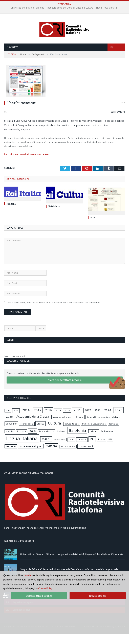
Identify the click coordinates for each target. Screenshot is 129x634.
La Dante (94, 431)
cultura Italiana (72, 423)
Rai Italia (11, 203)
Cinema (79, 417)
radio (71, 439)
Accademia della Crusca (32, 416)
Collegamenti (118, 112)
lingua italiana (22, 438)
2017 (37, 410)
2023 (98, 410)
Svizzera (51, 446)
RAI (92, 439)
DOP (92, 217)
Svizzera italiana (68, 446)
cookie (27, 575)
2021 (77, 410)
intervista (21, 431)
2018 (48, 410)
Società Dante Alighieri (30, 446)
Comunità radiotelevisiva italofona (103, 417)
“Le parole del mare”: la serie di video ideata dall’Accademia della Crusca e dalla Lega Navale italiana (64, 7)
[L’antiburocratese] (64, 81)
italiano (61, 431)
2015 (16, 410)
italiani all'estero (46, 431)
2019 (58, 410)
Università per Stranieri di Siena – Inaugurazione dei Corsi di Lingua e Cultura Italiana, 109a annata (71, 554)
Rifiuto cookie (97, 596)
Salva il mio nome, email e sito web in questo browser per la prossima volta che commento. (54, 302)
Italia (32, 431)
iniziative (10, 431)
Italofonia (77, 430)
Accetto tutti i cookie (39, 596)
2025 (118, 410)
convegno (11, 423)
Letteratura (107, 431)
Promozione (59, 439)
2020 (67, 410)
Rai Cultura (54, 206)
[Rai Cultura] (64, 195)
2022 (88, 410)
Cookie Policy (45, 588)
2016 (26, 410)
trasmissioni (86, 446)
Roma (101, 439)
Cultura (54, 423)
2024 (107, 410)
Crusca (40, 423)
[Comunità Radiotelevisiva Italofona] (64, 29)
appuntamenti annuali (63, 417)
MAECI (46, 439)
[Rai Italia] (22, 193)
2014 (8, 410)
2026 (9, 416)
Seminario (11, 446)
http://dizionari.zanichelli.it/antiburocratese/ (26, 154)
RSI (110, 439)
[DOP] (106, 200)
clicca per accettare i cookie (65, 380)
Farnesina (113, 424)
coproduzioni (26, 423)
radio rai (82, 439)
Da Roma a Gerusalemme (94, 423)
